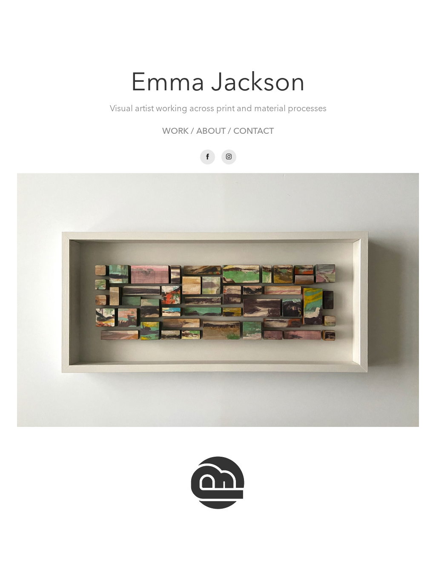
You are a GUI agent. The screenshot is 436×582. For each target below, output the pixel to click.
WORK (175, 130)
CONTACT (253, 130)
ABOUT (211, 130)
